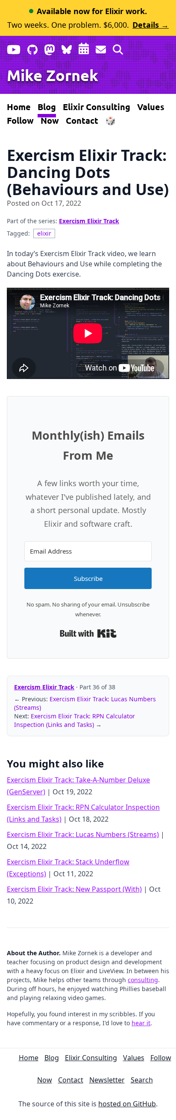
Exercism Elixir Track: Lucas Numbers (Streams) (83, 834)
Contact (82, 120)
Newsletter (107, 1080)
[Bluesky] (67, 48)
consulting (143, 980)
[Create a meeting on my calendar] (84, 48)
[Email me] (101, 48)
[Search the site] (118, 48)
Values (150, 106)
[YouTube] (14, 48)
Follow (20, 120)
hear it (141, 1023)
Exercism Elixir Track (89, 221)
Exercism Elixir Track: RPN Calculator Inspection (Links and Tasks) (74, 720)
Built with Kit (88, 633)
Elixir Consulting (96, 106)
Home (19, 106)
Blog (47, 106)
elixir (44, 233)
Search (142, 1080)
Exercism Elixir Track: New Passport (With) (74, 889)
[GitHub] (32, 48)
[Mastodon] (49, 48)
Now (50, 120)
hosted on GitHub (127, 1103)
